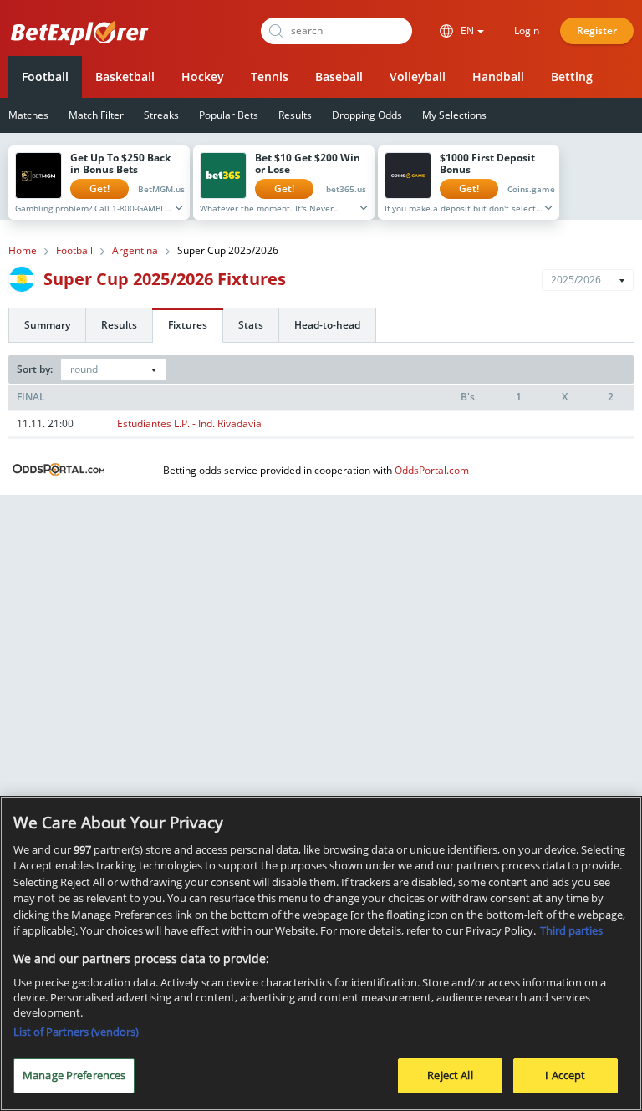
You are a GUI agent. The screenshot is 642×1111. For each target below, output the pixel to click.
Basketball (125, 76)
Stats (250, 325)
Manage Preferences (74, 1075)
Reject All (449, 1075)
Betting (572, 76)
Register (597, 30)
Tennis (269, 76)
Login (526, 30)
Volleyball (418, 76)
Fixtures (187, 325)
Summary (47, 325)
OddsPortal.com (432, 470)
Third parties (571, 930)
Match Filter (96, 115)
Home (22, 251)
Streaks (161, 115)
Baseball (339, 76)
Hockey (202, 76)
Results (295, 115)
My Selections (454, 115)
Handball (498, 76)
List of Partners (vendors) (76, 1031)
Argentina (135, 251)
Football (45, 76)
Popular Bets (228, 115)
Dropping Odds (367, 115)
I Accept (565, 1075)
